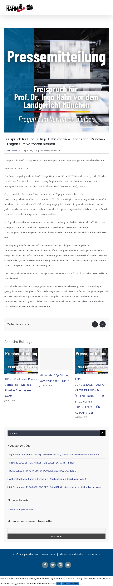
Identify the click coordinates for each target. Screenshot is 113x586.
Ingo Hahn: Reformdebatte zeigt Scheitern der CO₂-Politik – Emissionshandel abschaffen (54, 454)
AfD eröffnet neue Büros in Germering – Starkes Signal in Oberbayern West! (47, 478)
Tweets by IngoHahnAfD (20, 509)
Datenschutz (48, 554)
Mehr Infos (73, 584)
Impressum (94, 554)
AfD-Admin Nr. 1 (15, 150)
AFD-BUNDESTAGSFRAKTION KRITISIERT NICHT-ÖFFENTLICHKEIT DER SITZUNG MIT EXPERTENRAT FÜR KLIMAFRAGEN (90, 396)
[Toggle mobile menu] (107, 4)
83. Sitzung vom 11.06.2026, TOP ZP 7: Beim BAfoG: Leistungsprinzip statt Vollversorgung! (55, 486)
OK (58, 584)
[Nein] (80, 584)
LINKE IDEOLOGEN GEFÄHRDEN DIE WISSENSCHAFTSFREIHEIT (42, 462)
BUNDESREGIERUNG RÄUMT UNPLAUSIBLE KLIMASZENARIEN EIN (43, 470)
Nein (64, 584)
